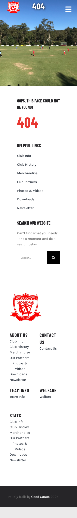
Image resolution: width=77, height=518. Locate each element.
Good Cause (40, 497)
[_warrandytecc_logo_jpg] (26, 295)
